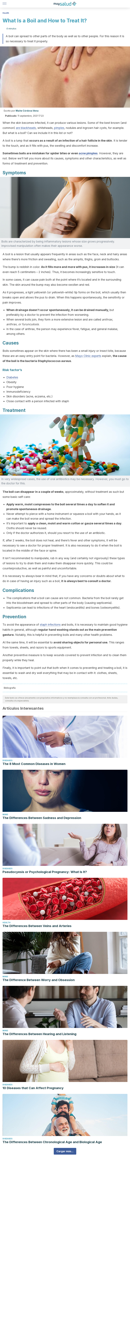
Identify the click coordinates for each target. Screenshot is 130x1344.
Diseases (7, 760)
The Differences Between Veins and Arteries (37, 926)
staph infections (50, 624)
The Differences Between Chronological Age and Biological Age (52, 1142)
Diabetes (12, 377)
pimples (59, 128)
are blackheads (26, 128)
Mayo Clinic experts (88, 356)
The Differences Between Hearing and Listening (39, 1034)
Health (6, 13)
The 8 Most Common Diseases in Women (34, 764)
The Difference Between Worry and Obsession (39, 980)
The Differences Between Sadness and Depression (42, 818)
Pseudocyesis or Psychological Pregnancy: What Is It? (45, 872)
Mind (5, 814)
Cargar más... (65, 1151)
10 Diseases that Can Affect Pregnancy (33, 1088)
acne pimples (88, 153)
